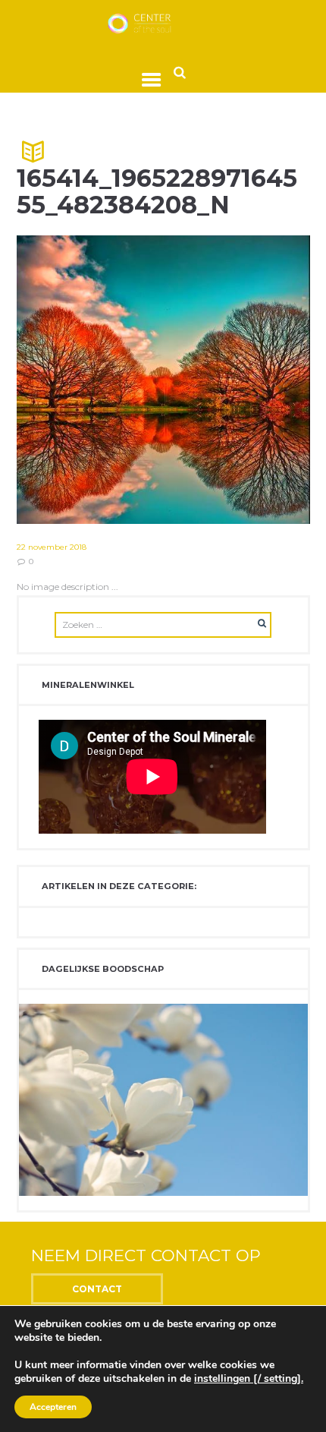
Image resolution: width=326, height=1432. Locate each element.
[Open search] (180, 72)
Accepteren (53, 1407)
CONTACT (97, 1289)
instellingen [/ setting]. (248, 1379)
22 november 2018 (51, 547)
